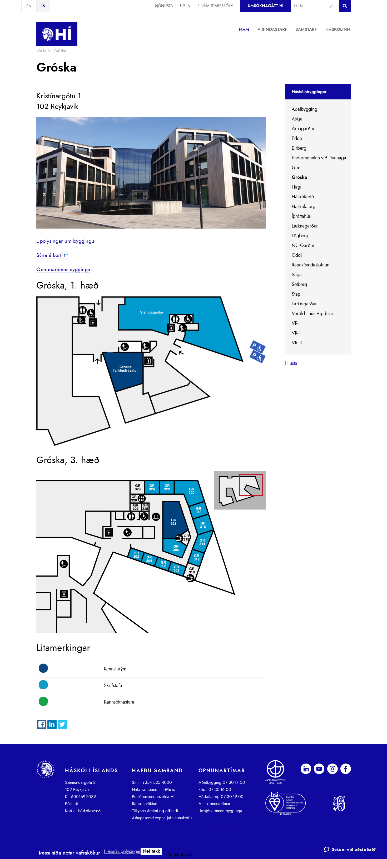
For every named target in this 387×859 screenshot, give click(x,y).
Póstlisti (71, 804)
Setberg (299, 284)
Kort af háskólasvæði (83, 811)
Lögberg (300, 236)
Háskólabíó (303, 197)
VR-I (296, 323)
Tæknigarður (304, 304)
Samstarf (306, 29)
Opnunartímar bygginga (63, 269)
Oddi (297, 255)
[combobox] (312, 5)
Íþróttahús (301, 216)
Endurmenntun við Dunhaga (319, 158)
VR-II (296, 333)
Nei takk (151, 851)
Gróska (299, 177)
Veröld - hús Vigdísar (312, 313)
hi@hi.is (168, 789)
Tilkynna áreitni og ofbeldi (155, 811)
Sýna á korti (49, 255)
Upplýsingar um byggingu (65, 241)
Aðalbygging (304, 109)
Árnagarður (303, 129)
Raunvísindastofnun (310, 265)
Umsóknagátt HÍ (265, 6)
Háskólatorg (303, 206)
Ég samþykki (179, 855)
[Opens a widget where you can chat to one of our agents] (350, 849)
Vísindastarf (272, 29)
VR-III (297, 343)
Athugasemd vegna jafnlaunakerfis (162, 818)
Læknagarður (305, 226)
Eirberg (299, 148)
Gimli (297, 167)
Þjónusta (164, 6)
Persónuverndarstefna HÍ (153, 797)
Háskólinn (337, 29)
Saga (297, 274)
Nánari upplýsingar (122, 851)
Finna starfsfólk (215, 6)
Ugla (185, 6)
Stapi (297, 294)
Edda (297, 138)
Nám (244, 29)
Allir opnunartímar (214, 804)
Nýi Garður (303, 245)
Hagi (296, 187)
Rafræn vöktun (144, 804)
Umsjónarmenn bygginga (220, 811)
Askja (297, 119)
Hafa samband (144, 789)
